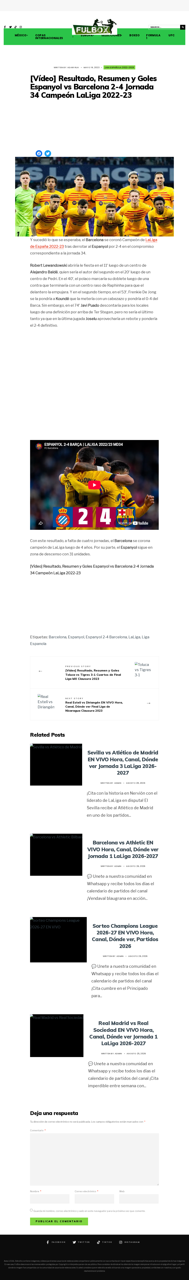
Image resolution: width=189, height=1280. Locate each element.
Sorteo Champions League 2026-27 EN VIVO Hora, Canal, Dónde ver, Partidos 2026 (125, 936)
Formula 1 (153, 36)
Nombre (35, 1191)
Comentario (38, 1130)
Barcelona (57, 637)
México (21, 35)
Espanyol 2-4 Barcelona (106, 637)
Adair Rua (73, 67)
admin (117, 782)
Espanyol (76, 637)
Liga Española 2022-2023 (119, 67)
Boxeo (134, 35)
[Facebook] (5, 27)
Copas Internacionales (49, 36)
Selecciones (111, 35)
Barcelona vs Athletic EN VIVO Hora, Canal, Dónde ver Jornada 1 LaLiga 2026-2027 (122, 849)
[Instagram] (21, 27)
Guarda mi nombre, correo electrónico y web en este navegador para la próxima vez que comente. (89, 1210)
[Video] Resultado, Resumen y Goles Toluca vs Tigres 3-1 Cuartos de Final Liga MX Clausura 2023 (93, 673)
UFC (171, 35)
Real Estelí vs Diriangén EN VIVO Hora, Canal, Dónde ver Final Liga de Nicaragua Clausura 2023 (94, 705)
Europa (87, 35)
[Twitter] (10, 27)
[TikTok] (16, 27)
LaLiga (134, 637)
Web (122, 1191)
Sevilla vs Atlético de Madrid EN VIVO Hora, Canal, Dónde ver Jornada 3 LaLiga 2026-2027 (122, 762)
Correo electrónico (86, 1191)
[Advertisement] (94, 125)
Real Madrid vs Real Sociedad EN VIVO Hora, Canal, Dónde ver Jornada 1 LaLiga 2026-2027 (123, 1033)
